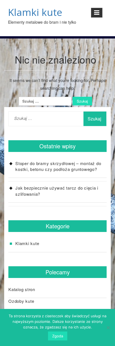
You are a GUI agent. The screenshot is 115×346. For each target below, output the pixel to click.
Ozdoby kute (21, 301)
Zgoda (57, 336)
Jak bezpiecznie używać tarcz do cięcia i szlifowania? (56, 191)
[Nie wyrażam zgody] (108, 327)
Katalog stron (21, 289)
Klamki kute (35, 12)
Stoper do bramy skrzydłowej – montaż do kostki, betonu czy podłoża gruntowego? (58, 166)
